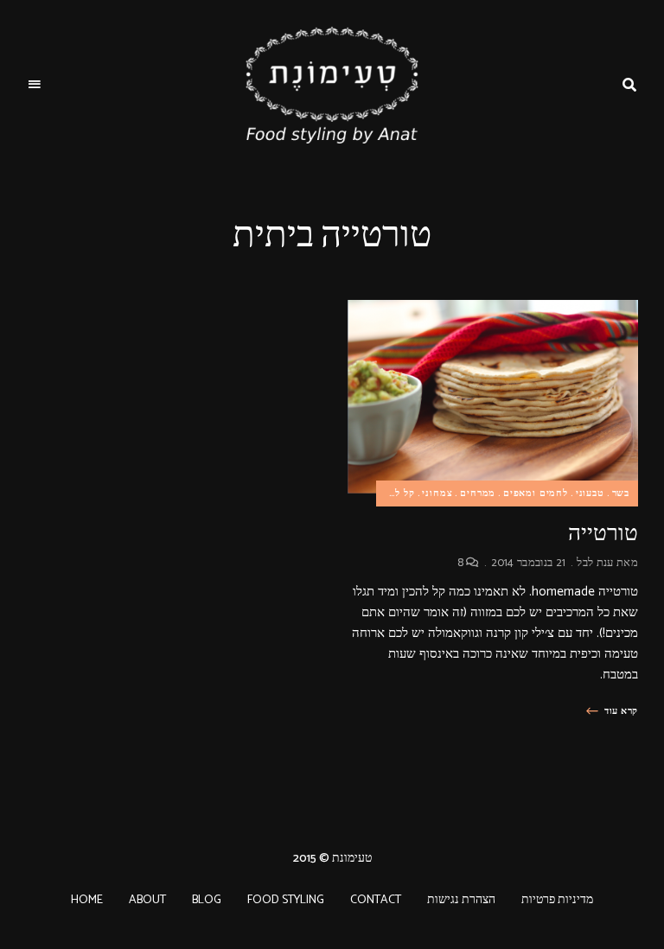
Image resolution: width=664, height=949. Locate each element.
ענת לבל (595, 563)
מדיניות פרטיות (557, 900)
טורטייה (603, 532)
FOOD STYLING (285, 900)
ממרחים (477, 493)
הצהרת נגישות (461, 900)
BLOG (206, 900)
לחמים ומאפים (535, 493)
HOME (87, 900)
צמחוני (437, 493)
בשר (620, 493)
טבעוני (590, 493)
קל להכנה (394, 493)
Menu (34, 84)
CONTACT (375, 900)
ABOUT (147, 900)
